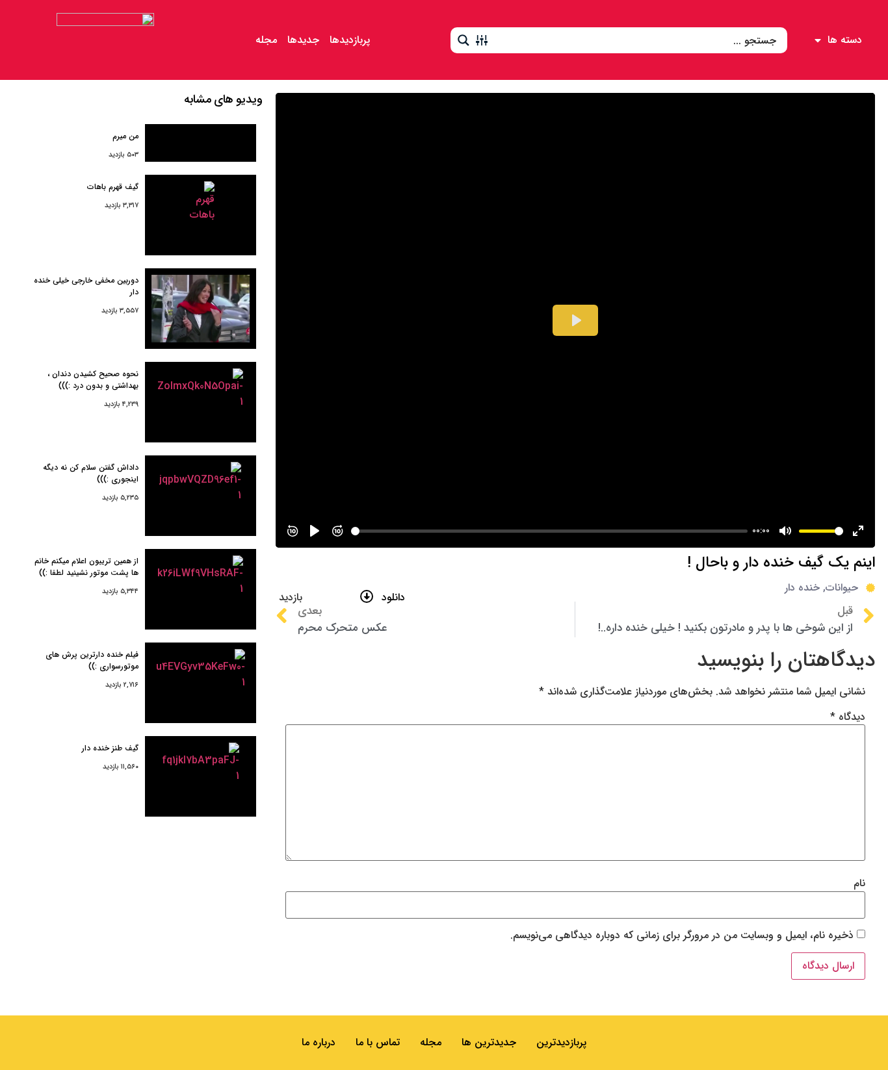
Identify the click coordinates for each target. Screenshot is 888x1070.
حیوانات (842, 588)
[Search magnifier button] (463, 40)
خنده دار (802, 588)
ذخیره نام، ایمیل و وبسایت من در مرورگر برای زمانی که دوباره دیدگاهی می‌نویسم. (682, 935)
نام (859, 883)
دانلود (393, 597)
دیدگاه (847, 717)
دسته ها (845, 40)
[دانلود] (367, 597)
